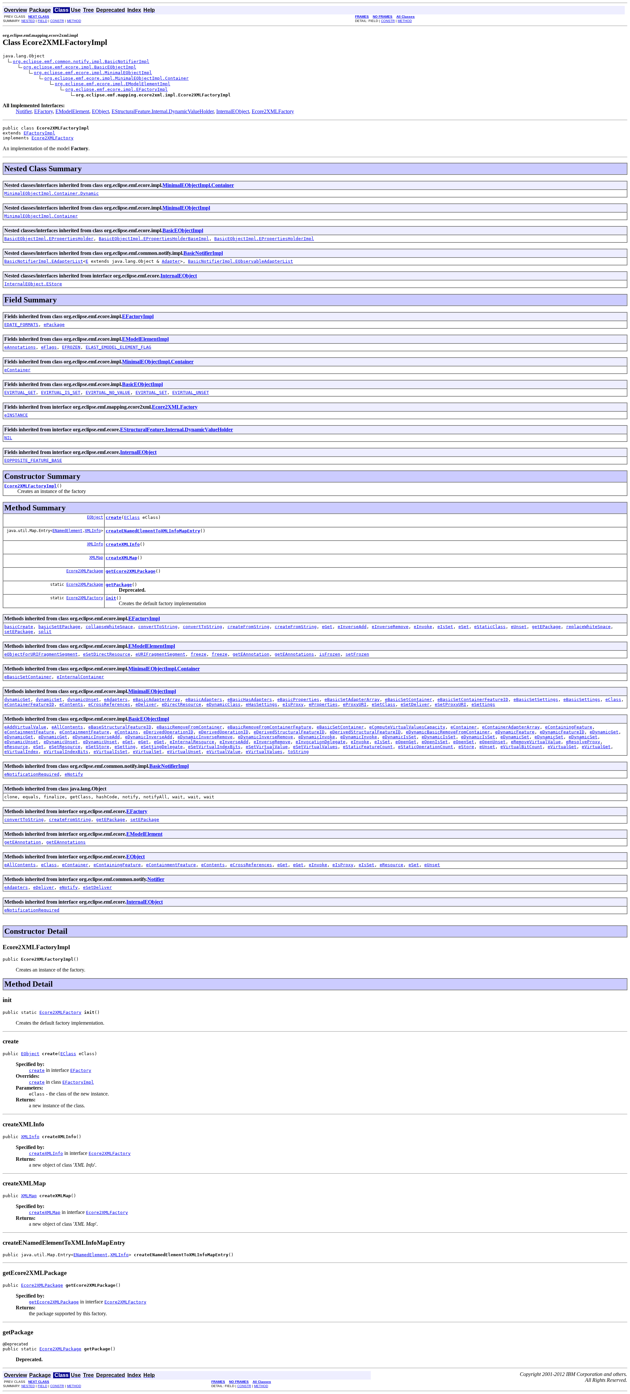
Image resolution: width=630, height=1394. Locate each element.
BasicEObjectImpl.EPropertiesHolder (49, 238)
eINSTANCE (16, 415)
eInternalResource (192, 741)
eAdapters (116, 699)
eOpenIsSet (435, 741)
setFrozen (357, 654)
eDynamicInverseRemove (205, 736)
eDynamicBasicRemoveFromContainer (448, 731)
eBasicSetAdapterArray (352, 699)
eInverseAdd (352, 626)
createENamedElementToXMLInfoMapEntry (153, 530)
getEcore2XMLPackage (131, 571)
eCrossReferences (109, 704)
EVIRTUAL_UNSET (190, 392)
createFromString (248, 626)
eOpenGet (405, 741)
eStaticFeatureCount (368, 746)
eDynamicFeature (515, 731)
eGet (327, 626)
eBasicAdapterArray (156, 699)
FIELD (42, 21)
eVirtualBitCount (521, 746)
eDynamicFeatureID (562, 731)
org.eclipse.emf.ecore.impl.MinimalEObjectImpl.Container (116, 78)
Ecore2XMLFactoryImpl (30, 485)
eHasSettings (261, 704)
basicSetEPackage (59, 626)
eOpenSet (463, 741)
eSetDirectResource (106, 654)
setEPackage (18, 631)
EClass (132, 517)
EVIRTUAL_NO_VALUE (108, 392)
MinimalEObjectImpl (186, 208)
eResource (16, 746)
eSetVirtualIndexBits (214, 746)
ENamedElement (67, 530)
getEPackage (546, 626)
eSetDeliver (415, 704)
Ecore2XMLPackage (84, 571)
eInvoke (423, 626)
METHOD (74, 21)
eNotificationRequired (31, 774)
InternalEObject (232, 111)
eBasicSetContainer (28, 676)
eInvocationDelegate (321, 741)
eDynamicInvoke (316, 736)
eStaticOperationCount (425, 746)
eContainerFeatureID (29, 704)
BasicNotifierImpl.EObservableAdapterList (240, 261)
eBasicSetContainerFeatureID (472, 699)
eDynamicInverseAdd (96, 736)
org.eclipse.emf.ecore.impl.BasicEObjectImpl (79, 67)
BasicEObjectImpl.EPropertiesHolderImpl (264, 238)
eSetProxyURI (450, 704)
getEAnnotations (294, 654)
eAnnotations (20, 347)
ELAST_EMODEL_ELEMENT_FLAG (118, 347)
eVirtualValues (264, 751)
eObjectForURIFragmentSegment (41, 654)
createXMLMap (121, 557)
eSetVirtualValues (315, 746)
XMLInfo (93, 530)
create (113, 517)
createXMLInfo (123, 544)
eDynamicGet (604, 731)
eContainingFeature (568, 727)
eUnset (519, 626)
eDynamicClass (223, 704)
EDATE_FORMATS (21, 324)
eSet (463, 626)
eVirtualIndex (21, 751)
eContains (126, 731)
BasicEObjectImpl (182, 230)
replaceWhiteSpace (588, 626)
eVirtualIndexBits (66, 751)
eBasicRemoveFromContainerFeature (269, 727)
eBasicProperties (298, 699)
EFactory (43, 111)
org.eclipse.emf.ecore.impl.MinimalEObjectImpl (93, 72)
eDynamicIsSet (399, 736)
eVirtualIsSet (111, 751)
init (111, 598)
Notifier (24, 111)
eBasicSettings (581, 699)
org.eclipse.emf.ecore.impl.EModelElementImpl (112, 83)
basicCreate (18, 626)
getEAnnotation (251, 654)
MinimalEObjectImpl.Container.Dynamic (51, 193)
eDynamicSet (514, 736)
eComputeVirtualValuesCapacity (407, 727)
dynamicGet (17, 699)
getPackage (119, 584)
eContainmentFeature (29, 731)
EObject (100, 111)
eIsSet (445, 626)
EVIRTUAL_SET (151, 392)
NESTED (28, 21)
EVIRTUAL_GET (20, 392)
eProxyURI (355, 704)
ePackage (54, 324)
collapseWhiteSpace (109, 626)
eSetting (125, 746)
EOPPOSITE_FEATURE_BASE (33, 460)
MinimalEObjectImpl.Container (198, 185)
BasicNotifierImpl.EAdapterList (43, 261)
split (45, 631)
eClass (613, 699)
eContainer (17, 369)
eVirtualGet (562, 746)
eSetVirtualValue (267, 746)
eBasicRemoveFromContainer (189, 727)
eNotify (74, 774)
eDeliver (146, 704)
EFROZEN (71, 347)
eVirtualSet (147, 751)
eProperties (323, 704)
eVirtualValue (223, 751)
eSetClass (383, 704)
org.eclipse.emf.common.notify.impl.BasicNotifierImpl (81, 61)
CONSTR (57, 21)
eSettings (483, 704)
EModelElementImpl (145, 339)
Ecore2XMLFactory (273, 111)
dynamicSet (49, 699)
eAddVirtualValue (25, 727)
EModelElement (72, 111)
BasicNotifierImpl (203, 253)
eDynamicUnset (21, 741)
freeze (198, 654)
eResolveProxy (583, 741)
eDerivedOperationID (168, 731)
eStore (466, 746)
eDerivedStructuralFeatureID (289, 731)
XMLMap (96, 557)
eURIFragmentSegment (160, 654)
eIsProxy (293, 704)
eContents (71, 704)
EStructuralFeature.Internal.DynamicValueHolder (163, 111)
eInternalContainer (80, 676)
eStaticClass (490, 626)
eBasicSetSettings (536, 699)
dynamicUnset (83, 699)
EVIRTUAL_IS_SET (60, 392)
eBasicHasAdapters (249, 699)
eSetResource (64, 746)
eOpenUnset (492, 741)
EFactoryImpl (39, 133)
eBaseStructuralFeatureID (119, 727)
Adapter (171, 261)
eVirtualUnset (184, 751)
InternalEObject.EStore (33, 283)
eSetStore (97, 746)
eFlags (49, 347)
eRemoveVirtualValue (536, 741)
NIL (8, 437)
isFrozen (329, 654)
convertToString (158, 626)
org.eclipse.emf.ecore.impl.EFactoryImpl (116, 89)
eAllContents (67, 727)
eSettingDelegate (162, 746)
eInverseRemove (390, 626)
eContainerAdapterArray (511, 727)
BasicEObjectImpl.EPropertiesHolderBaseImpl (154, 238)
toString (298, 751)
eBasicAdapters (203, 699)
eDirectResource (181, 704)
